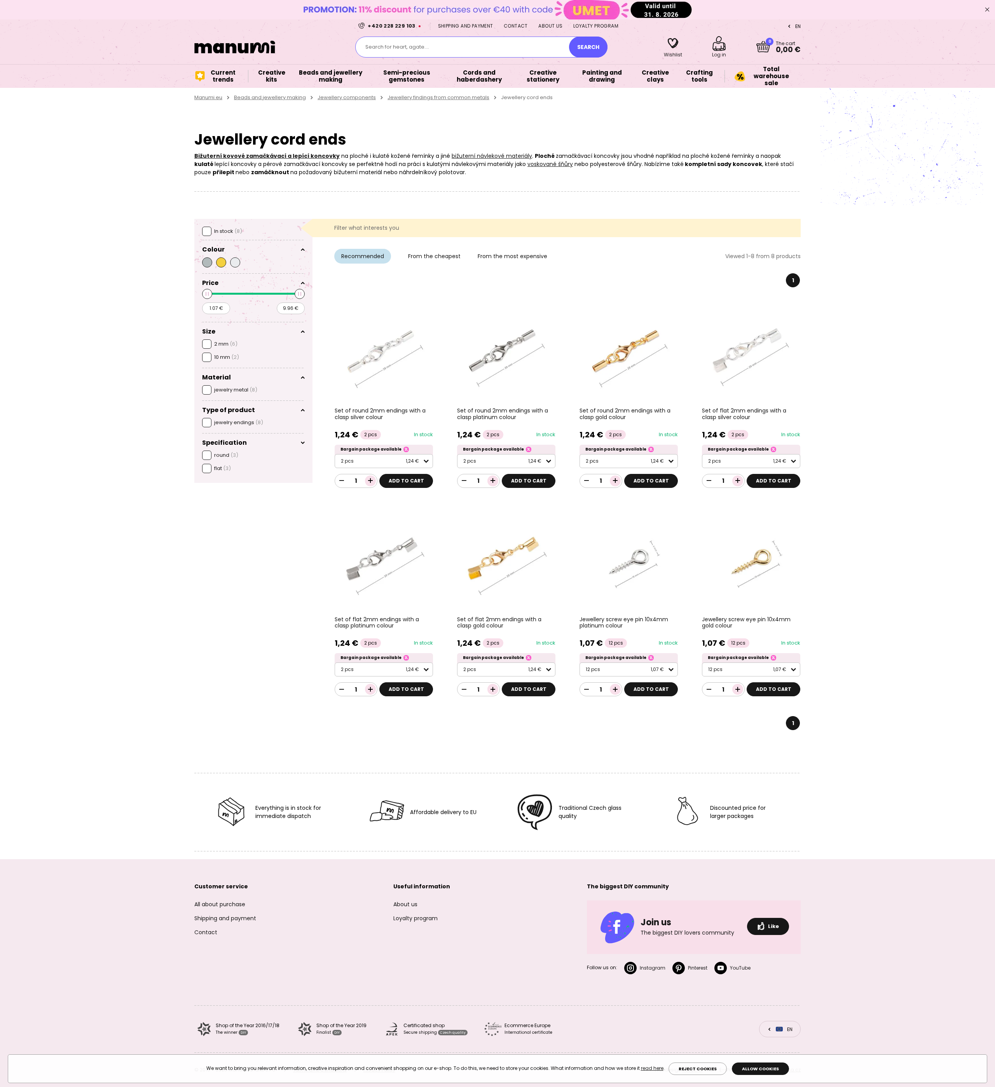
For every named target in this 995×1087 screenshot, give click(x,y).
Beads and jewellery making (270, 97)
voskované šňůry (550, 164)
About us (550, 26)
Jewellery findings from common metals (438, 97)
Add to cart (406, 480)
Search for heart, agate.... (397, 47)
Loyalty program (595, 26)
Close (987, 10)
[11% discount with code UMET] (497, 9)
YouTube (740, 968)
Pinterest (697, 968)
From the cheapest (434, 256)
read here (652, 1068)
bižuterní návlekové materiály (492, 156)
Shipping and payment (465, 26)
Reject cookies (698, 1069)
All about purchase (219, 904)
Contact (516, 26)
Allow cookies (760, 1069)
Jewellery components (347, 97)
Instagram (652, 968)
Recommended (362, 256)
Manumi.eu (208, 97)
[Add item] (370, 480)
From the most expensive (512, 256)
